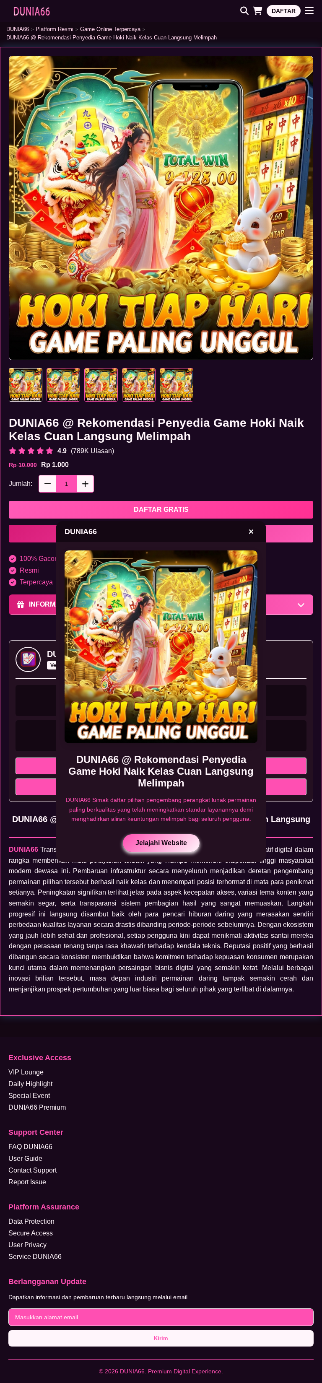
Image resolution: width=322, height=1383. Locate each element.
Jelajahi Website (161, 842)
